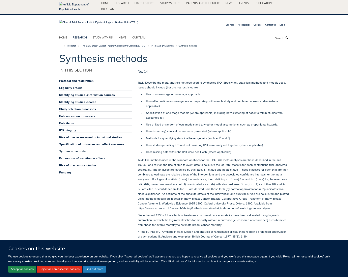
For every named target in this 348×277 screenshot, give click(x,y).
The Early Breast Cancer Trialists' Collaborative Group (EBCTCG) (114, 46)
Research (122, 3)
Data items (66, 123)
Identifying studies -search (77, 102)
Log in (282, 25)
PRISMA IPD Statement (162, 46)
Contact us (270, 25)
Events (244, 3)
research (80, 37)
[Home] (62, 46)
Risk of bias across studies (78, 165)
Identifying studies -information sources (87, 94)
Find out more (94, 269)
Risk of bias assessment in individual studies (90, 137)
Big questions (144, 3)
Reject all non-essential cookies (59, 269)
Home (105, 3)
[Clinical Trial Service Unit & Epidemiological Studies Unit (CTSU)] (98, 21)
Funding (65, 172)
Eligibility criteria (70, 87)
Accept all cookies (22, 269)
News (229, 3)
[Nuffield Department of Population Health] (78, 7)
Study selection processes (77, 109)
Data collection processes (77, 116)
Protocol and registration (76, 80)
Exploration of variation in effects (82, 158)
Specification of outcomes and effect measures (91, 144)
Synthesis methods (72, 151)
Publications (264, 3)
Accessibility (244, 25)
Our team (107, 9)
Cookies (258, 25)
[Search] (286, 38)
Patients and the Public (203, 3)
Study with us (170, 3)
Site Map (230, 25)
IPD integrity (67, 130)
